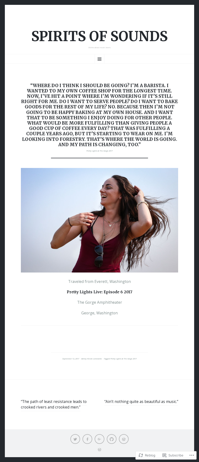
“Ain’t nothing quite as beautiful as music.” (141, 401)
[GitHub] (111, 439)
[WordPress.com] (124, 439)
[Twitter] (75, 439)
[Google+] (99, 439)
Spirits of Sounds (99, 36)
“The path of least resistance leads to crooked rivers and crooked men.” (54, 404)
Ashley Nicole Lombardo (91, 358)
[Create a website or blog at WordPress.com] (99, 450)
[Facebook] (87, 439)
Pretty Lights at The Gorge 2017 (99, 151)
